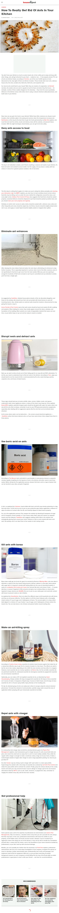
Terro (49, 375)
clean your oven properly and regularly (19, 201)
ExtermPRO (4, 405)
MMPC (18, 193)
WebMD (21, 591)
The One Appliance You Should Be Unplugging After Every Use (50, 901)
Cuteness (17, 506)
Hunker (9, 763)
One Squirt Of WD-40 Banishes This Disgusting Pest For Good (36, 901)
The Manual (12, 478)
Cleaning (3, 7)
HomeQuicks (14, 596)
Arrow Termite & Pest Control (9, 307)
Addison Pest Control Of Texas (20, 197)
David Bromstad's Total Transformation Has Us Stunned (22, 900)
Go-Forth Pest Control (49, 765)
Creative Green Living (15, 664)
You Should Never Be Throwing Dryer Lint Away (8, 900)
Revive (34, 670)
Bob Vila (46, 120)
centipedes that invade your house (17, 587)
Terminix (26, 79)
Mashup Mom (44, 581)
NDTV (15, 771)
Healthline (14, 298)
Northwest (4, 120)
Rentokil (51, 86)
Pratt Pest (40, 848)
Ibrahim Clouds (6, 17)
